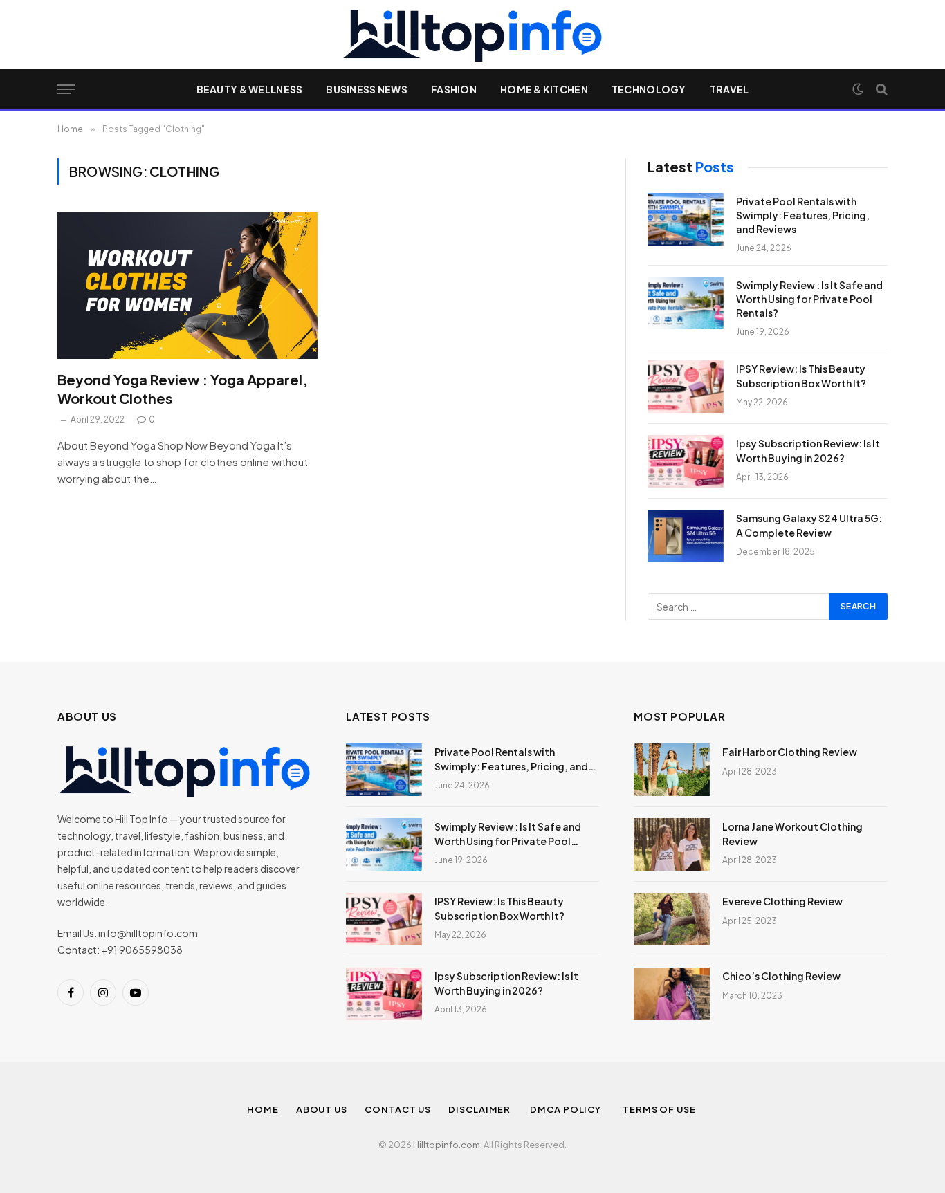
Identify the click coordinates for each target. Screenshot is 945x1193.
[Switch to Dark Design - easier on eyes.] (858, 89)
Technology (649, 89)
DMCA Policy (567, 1109)
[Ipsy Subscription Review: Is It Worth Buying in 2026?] (686, 461)
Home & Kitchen (544, 89)
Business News (366, 89)
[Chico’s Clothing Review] (672, 994)
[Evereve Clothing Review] (672, 919)
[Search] (880, 89)
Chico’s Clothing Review (781, 976)
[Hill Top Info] (472, 34)
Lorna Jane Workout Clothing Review (792, 833)
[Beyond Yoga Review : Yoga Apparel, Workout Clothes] (187, 285)
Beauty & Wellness (249, 89)
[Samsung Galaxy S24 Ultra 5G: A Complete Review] (686, 536)
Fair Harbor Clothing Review (789, 752)
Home (263, 1109)
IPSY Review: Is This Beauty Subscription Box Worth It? (801, 375)
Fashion (454, 89)
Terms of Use (660, 1109)
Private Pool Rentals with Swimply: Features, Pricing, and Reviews (803, 215)
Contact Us (398, 1109)
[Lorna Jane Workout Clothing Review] (672, 844)
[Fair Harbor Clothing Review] (672, 769)
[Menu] (66, 89)
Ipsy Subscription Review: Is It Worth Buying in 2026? (808, 450)
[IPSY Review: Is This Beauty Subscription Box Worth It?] (686, 386)
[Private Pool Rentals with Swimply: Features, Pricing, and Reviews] (686, 219)
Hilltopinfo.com (446, 1144)
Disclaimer (480, 1109)
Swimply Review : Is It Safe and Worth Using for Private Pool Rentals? (809, 299)
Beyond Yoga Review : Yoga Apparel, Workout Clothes (182, 389)
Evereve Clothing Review (782, 901)
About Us (321, 1109)
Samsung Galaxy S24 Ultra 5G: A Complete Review (809, 525)
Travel (729, 89)
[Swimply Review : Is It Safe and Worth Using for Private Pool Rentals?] (686, 303)
